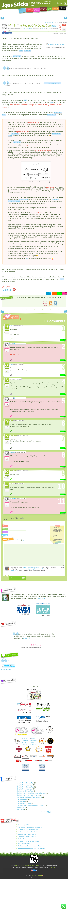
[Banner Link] (34, 29)
